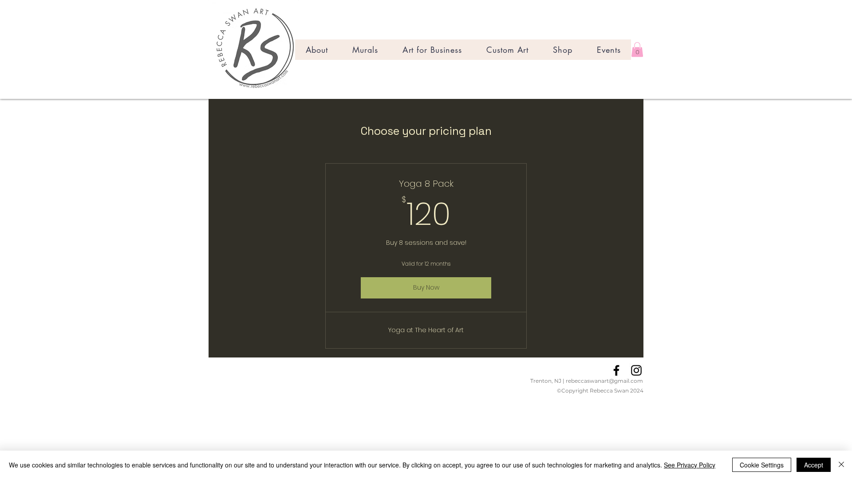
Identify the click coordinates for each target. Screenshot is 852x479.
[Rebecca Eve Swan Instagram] (636, 370)
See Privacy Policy (689, 464)
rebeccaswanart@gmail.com (604, 380)
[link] (637, 49)
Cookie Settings (762, 464)
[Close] (841, 465)
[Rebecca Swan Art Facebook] (616, 370)
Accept (813, 464)
